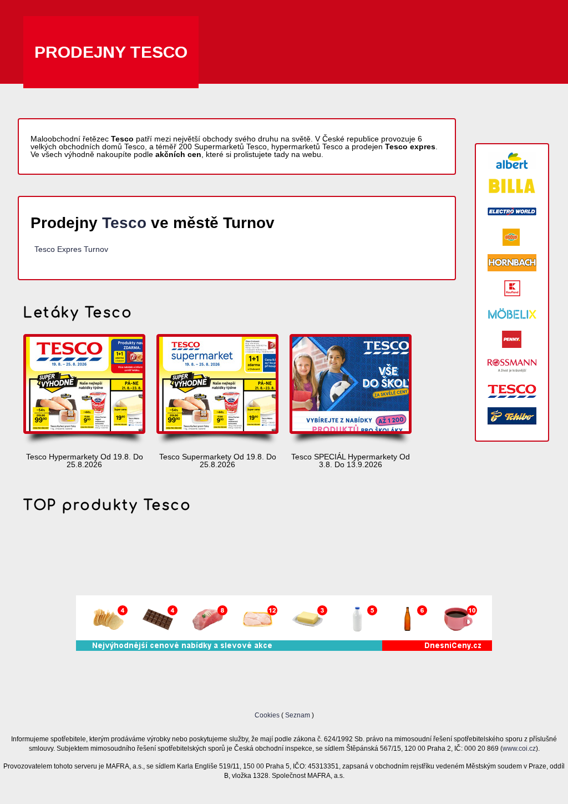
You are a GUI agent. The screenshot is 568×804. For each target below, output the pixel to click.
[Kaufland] (512, 288)
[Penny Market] (512, 339)
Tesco (124, 222)
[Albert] (512, 160)
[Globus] (512, 237)
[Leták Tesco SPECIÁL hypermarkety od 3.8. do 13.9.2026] (351, 390)
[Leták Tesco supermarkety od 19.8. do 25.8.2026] (217, 390)
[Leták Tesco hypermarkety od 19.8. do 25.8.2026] (84, 390)
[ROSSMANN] (512, 364)
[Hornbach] (512, 262)
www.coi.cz (519, 748)
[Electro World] (512, 211)
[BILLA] (512, 186)
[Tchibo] (512, 415)
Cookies (268, 715)
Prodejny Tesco (110, 52)
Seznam (297, 715)
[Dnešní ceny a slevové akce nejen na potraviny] (284, 648)
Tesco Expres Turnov (71, 249)
